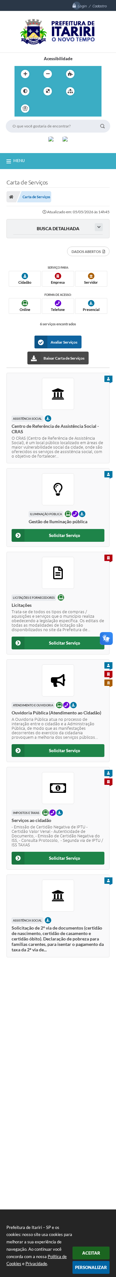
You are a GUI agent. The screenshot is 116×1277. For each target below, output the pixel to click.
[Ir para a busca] (71, 108)
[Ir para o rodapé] (86, 108)
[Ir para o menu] (57, 108)
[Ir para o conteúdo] (43, 108)
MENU (19, 160)
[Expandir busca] (99, 227)
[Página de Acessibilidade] (25, 109)
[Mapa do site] (70, 91)
